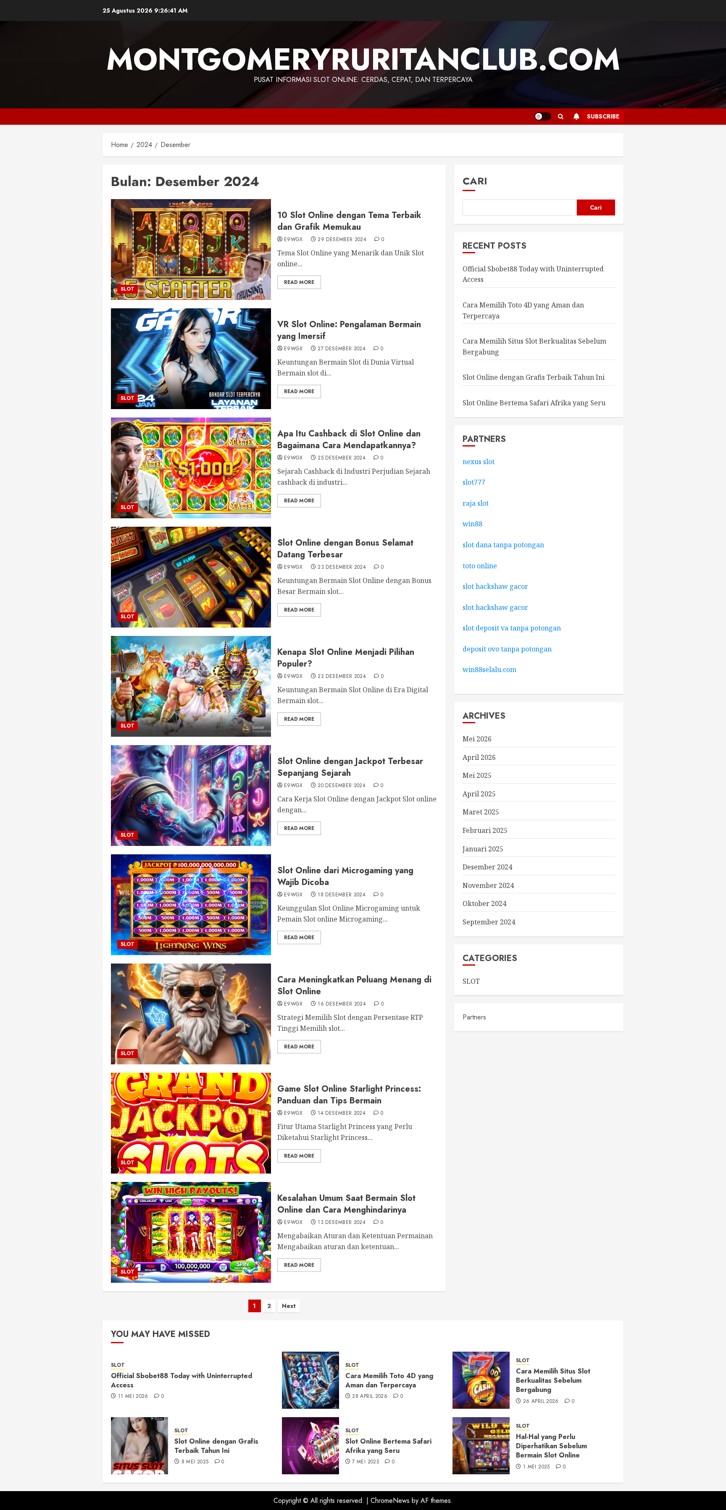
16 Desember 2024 (342, 1004)
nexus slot (479, 461)
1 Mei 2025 (536, 1467)
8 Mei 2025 (195, 1462)
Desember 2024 (487, 867)
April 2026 (479, 757)
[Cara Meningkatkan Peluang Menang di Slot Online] (191, 1014)
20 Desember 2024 (342, 786)
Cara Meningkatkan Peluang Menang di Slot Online (354, 986)
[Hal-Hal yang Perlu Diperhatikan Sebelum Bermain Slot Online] (481, 1445)
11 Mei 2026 (133, 1396)
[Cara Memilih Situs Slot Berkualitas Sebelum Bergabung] (481, 1380)
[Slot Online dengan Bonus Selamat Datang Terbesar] (191, 577)
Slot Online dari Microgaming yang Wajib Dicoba (345, 876)
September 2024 (489, 922)
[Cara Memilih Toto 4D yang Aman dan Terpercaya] (310, 1380)
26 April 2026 (541, 1401)
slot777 (474, 482)
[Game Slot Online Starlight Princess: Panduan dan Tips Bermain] (191, 1123)
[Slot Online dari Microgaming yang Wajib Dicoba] (191, 904)
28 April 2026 (369, 1396)
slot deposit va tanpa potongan (512, 628)
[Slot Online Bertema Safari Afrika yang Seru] (310, 1445)
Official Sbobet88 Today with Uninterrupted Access (181, 1380)
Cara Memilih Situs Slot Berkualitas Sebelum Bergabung (553, 1380)
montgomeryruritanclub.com (363, 59)
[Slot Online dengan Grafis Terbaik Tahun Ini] (139, 1445)
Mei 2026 (477, 738)
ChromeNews (390, 1500)
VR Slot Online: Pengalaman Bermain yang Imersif (349, 330)
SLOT (127, 289)
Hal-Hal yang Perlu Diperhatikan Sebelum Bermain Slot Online (551, 1446)
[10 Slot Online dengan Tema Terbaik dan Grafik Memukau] (191, 249)
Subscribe (603, 116)
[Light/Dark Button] (542, 116)
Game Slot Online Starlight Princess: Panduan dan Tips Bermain (349, 1095)
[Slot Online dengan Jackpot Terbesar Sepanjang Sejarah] (191, 795)
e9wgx (293, 239)
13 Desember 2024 (342, 1222)
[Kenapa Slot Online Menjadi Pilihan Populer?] (191, 686)
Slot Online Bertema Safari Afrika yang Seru (534, 402)
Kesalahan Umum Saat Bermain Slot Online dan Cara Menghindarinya (346, 1204)
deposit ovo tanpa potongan (508, 649)
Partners (474, 1017)
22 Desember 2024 (342, 676)
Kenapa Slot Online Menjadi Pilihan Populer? (345, 658)
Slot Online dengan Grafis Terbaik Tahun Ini (534, 377)
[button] (560, 116)
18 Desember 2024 (342, 895)
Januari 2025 (483, 848)
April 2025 (479, 793)
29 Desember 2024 (342, 239)
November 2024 (488, 885)
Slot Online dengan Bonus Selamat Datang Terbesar (345, 549)
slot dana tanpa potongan (503, 544)
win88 (472, 523)
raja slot (476, 503)
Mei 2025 (477, 775)
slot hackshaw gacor (496, 586)
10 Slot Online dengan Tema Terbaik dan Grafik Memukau (349, 221)
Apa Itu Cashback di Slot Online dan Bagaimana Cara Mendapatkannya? (349, 440)
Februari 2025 (485, 830)
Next (289, 1306)
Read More (299, 282)
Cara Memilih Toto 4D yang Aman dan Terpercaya (389, 1380)
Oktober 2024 (484, 903)
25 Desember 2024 (342, 458)
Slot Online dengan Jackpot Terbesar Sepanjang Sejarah (350, 767)
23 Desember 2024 (342, 567)
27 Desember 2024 (342, 349)
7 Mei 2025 (365, 1462)
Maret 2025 (481, 812)
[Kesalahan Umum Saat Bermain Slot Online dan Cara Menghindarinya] (191, 1232)
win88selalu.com (489, 669)
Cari (475, 180)
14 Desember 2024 (342, 1113)
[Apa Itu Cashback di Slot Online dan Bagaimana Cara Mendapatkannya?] (191, 468)
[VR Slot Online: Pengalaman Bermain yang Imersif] (191, 358)
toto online (480, 565)
